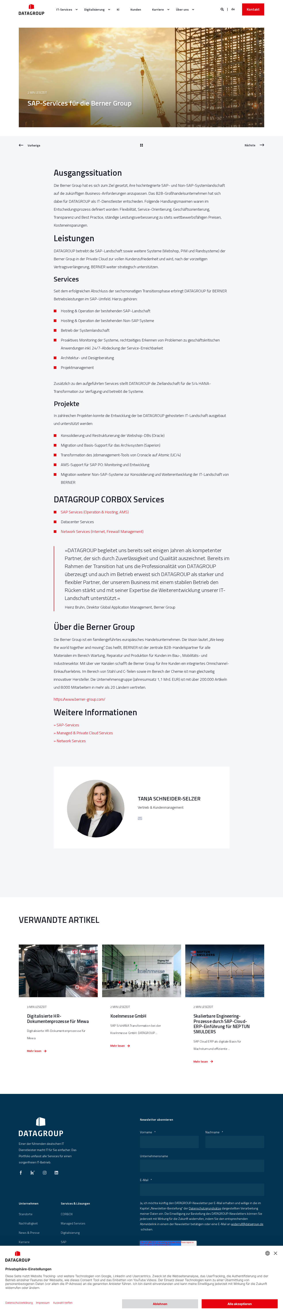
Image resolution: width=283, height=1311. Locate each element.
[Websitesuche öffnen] (222, 9)
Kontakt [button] (253, 9)
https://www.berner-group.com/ (79, 699)
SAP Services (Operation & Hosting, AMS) (95, 512)
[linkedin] (55, 1171)
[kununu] (32, 1171)
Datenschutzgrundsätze (205, 1208)
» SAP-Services (66, 725)
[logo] (41, 1126)
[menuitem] (65, 9)
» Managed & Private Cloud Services (83, 733)
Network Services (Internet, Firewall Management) (102, 531)
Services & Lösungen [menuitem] (75, 1204)
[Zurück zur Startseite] (31, 9)
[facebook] (22, 1171)
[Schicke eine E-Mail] (140, 818)
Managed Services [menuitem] (73, 1223)
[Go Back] (141, 145)
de (233, 9)
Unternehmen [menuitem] (28, 1204)
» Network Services (70, 741)
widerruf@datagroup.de (247, 1224)
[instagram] (44, 1171)
